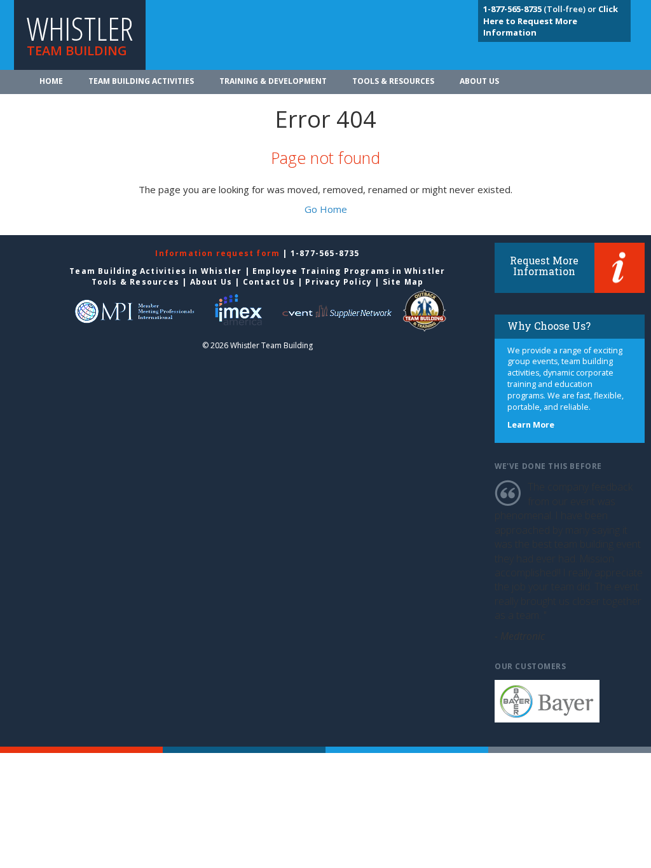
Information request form (218, 253)
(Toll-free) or (540, 9)
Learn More (530, 424)
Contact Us (269, 281)
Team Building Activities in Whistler (155, 271)
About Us (479, 81)
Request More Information (544, 266)
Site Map (403, 281)
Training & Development (273, 81)
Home (51, 81)
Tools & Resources (393, 81)
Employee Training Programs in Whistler (349, 271)
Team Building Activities (141, 81)
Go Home (326, 209)
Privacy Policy (338, 281)
